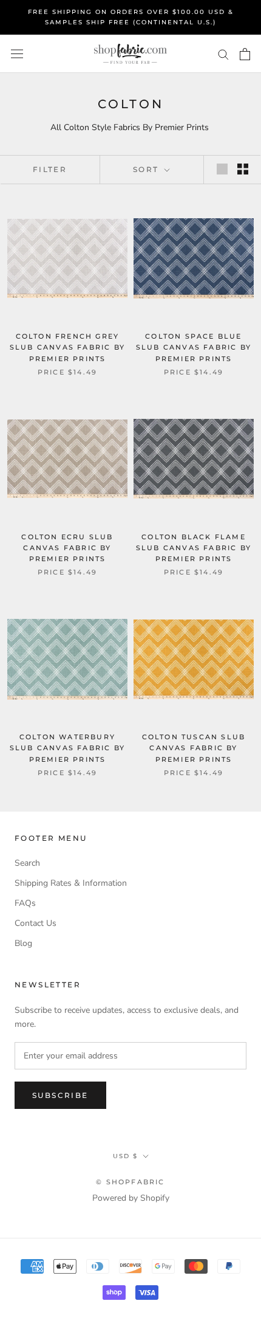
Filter (50, 169)
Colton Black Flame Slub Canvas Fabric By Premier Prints (193, 548)
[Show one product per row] (222, 169)
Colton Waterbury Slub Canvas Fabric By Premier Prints (67, 748)
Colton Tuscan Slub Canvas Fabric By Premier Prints (194, 748)
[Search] (223, 54)
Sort (147, 169)
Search (27, 863)
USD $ (125, 1156)
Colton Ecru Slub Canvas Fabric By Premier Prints (67, 548)
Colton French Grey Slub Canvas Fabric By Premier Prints (67, 347)
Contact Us (35, 923)
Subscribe (60, 1095)
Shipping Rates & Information (71, 883)
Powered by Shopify (130, 1198)
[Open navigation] (17, 53)
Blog (23, 943)
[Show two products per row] (242, 169)
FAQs (25, 903)
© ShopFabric (130, 1182)
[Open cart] (245, 54)
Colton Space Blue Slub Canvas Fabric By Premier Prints (193, 347)
